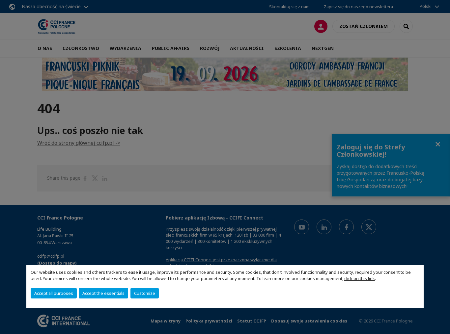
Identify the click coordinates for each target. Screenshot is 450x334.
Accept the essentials (103, 293)
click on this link (359, 278)
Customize (144, 293)
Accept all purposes (53, 293)
